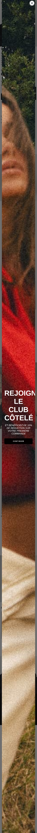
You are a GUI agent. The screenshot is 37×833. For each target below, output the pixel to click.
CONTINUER (18, 441)
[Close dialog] (32, 3)
